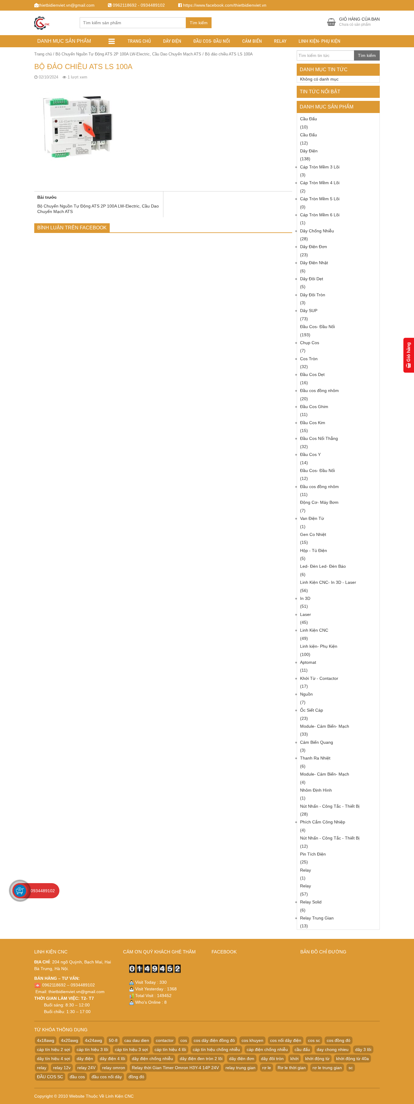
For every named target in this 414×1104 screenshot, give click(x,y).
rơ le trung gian (327, 1067)
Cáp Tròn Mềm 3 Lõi (319, 167)
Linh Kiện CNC (314, 630)
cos (183, 1040)
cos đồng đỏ (338, 1040)
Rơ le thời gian (292, 1067)
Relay (280, 41)
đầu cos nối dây (107, 1076)
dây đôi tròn (272, 1058)
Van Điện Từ (312, 518)
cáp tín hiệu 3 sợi (131, 1049)
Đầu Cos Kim (312, 422)
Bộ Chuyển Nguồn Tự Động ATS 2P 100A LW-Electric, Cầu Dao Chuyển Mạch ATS (128, 54)
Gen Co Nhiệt (313, 534)
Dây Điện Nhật (314, 262)
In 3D (305, 598)
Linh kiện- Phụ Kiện (319, 41)
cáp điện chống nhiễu (267, 1049)
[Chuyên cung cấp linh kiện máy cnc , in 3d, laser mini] (41, 22)
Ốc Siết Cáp (311, 710)
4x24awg (93, 1040)
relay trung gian (240, 1067)
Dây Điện (172, 41)
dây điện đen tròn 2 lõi (201, 1058)
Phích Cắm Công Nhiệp (322, 822)
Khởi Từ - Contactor (319, 678)
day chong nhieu (333, 1049)
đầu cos (77, 1076)
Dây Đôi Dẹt (311, 278)
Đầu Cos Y (310, 454)
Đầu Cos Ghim (314, 406)
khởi (294, 1058)
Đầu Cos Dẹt (312, 374)
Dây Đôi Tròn (312, 294)
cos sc (314, 1040)
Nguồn (306, 694)
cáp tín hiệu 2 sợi (53, 1049)
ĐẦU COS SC (50, 1076)
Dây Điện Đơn (313, 246)
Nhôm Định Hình (316, 790)
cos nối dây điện (285, 1040)
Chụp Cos (309, 342)
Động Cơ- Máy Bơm (319, 502)
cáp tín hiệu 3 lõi (92, 1049)
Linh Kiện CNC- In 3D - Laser (328, 582)
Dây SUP (308, 310)
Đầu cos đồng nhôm (319, 390)
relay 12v (62, 1067)
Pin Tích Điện (313, 854)
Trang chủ (139, 41)
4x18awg (45, 1040)
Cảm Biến (252, 41)
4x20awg (69, 1040)
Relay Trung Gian (317, 918)
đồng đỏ (136, 1076)
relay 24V (86, 1067)
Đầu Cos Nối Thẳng (319, 438)
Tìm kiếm (199, 22)
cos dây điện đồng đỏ (214, 1040)
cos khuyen (252, 1040)
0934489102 (43, 890)
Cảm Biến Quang (316, 742)
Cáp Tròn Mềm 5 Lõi (319, 198)
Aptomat (308, 662)
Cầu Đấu (308, 118)
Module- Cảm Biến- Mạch (324, 726)
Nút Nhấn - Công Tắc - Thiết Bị (329, 806)
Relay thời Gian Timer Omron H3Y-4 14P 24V (175, 1067)
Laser (305, 614)
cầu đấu (302, 1049)
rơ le (266, 1067)
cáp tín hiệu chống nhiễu (216, 1049)
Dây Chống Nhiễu (317, 230)
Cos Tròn (309, 358)
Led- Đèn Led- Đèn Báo (323, 566)
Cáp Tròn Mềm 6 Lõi (319, 214)
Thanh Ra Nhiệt (315, 758)
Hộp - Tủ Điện (313, 550)
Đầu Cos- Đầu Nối (211, 41)
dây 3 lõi (363, 1049)
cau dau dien (136, 1040)
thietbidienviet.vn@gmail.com (76, 991)
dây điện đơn (241, 1058)
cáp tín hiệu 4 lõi (170, 1049)
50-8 (113, 1040)
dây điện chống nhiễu (152, 1058)
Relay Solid (311, 901)
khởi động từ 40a (352, 1058)
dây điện (85, 1058)
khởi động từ (317, 1058)
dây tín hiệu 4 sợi (53, 1058)
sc (351, 1067)
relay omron (113, 1067)
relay (41, 1067)
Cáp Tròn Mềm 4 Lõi (319, 182)
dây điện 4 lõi (112, 1058)
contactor (165, 1040)
